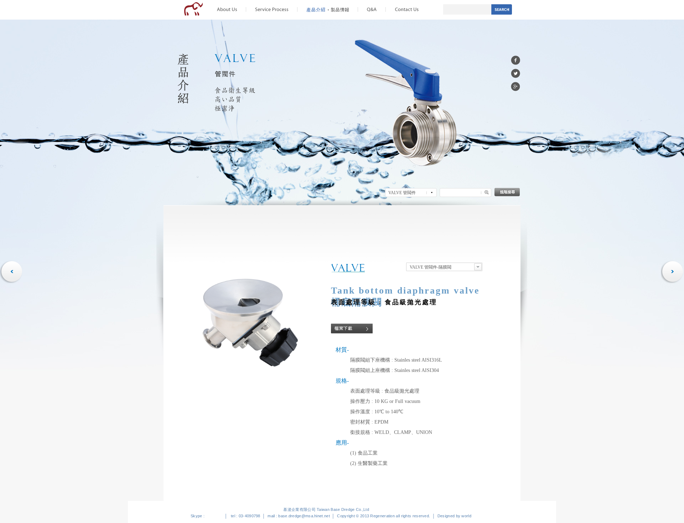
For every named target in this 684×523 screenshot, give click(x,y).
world (466, 516)
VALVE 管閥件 (402, 192)
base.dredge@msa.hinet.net (304, 516)
